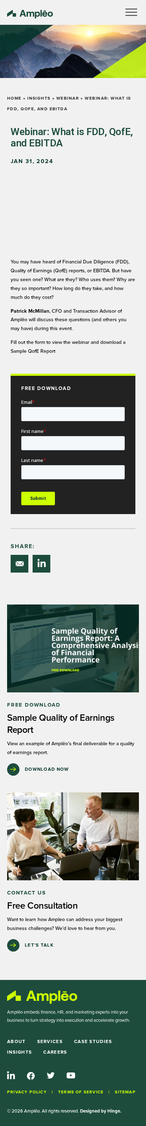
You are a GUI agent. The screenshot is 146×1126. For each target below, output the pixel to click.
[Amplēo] (42, 997)
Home (14, 98)
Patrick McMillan (30, 311)
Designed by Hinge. (100, 1111)
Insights (39, 98)
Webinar (67, 98)
